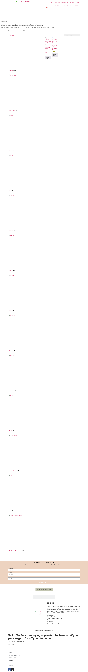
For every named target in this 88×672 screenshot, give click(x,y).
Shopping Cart (50, 615)
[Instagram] (50, 602)
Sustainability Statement (53, 616)
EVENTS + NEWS (74, 2)
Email (9, 576)
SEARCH (77, 5)
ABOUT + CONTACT (67, 5)
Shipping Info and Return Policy (55, 618)
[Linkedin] (53, 602)
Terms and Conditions (52, 619)
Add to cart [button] (47, 58)
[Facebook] (48, 602)
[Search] (53, 597)
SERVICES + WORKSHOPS (61, 2)
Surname (10, 572)
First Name (10, 568)
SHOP (51, 2)
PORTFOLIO (57, 5)
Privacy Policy (50, 621)
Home (9, 30)
